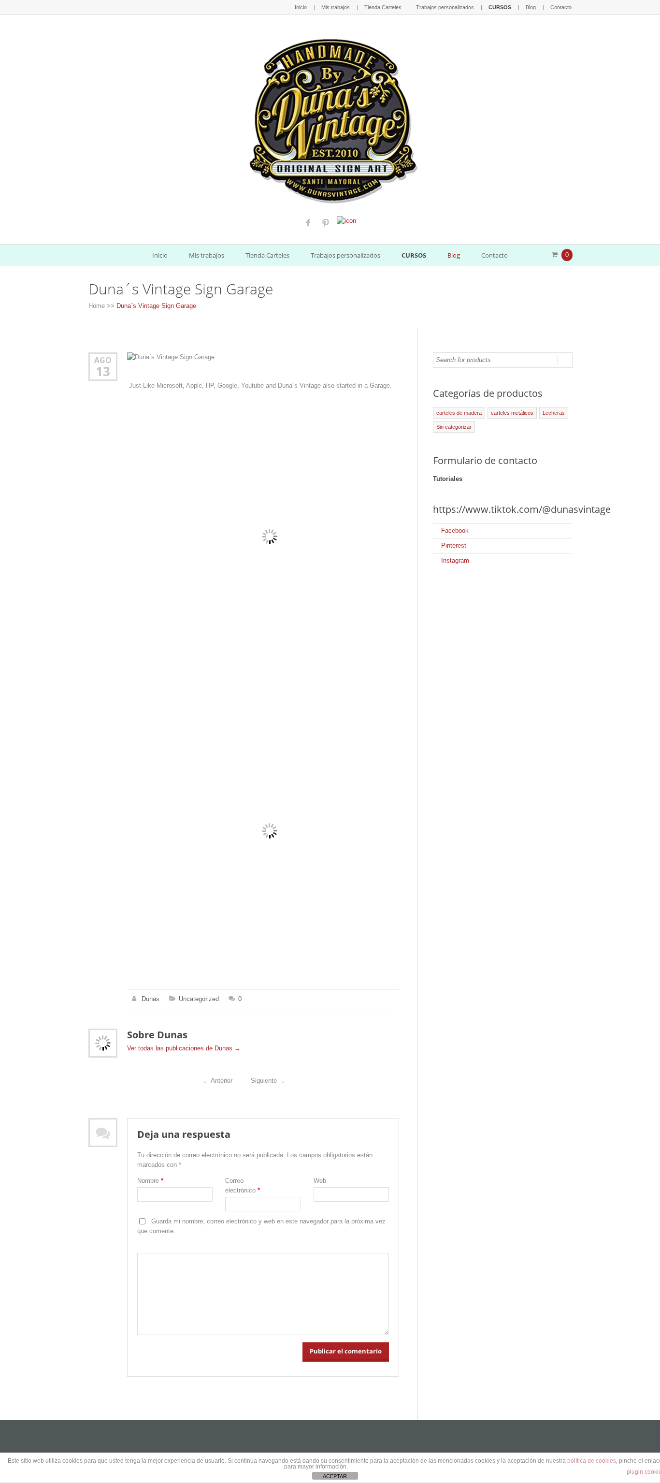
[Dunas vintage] (330, 118)
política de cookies (591, 1460)
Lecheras (554, 413)
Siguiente (268, 1080)
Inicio (301, 7)
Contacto (561, 7)
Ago (103, 360)
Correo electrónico (242, 1185)
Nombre (150, 1180)
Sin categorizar (454, 427)
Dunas (150, 999)
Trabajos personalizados (445, 7)
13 (103, 371)
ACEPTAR (335, 1476)
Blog (531, 7)
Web (320, 1180)
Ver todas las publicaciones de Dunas (184, 1048)
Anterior (217, 1080)
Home (96, 305)
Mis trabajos (335, 7)
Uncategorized (199, 999)
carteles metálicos (512, 413)
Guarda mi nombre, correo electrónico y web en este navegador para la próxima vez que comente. (261, 1226)
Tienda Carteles (383, 7)
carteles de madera (459, 413)
